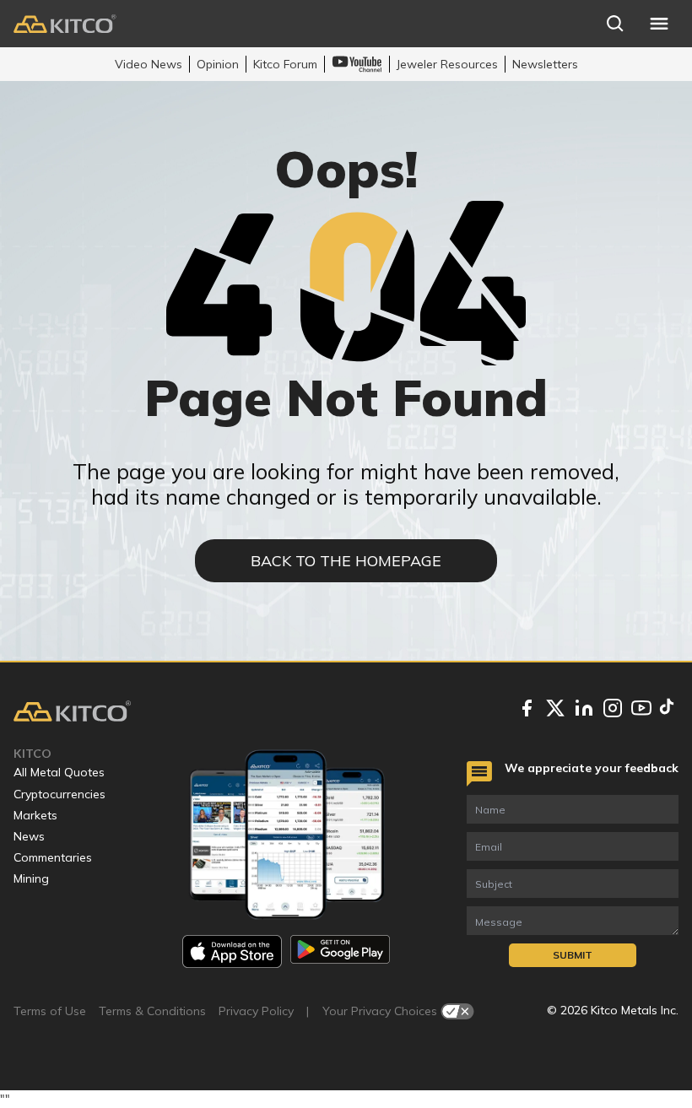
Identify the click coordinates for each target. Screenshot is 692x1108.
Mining (31, 878)
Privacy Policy (256, 1011)
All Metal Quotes (59, 772)
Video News (148, 64)
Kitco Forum (285, 64)
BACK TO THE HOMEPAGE (346, 560)
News (29, 836)
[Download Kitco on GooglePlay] (340, 951)
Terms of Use (50, 1011)
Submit (572, 955)
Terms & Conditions (152, 1011)
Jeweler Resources (447, 64)
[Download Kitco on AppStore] (232, 951)
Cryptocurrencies (59, 794)
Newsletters (545, 64)
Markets (35, 815)
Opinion (218, 64)
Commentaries (53, 857)
